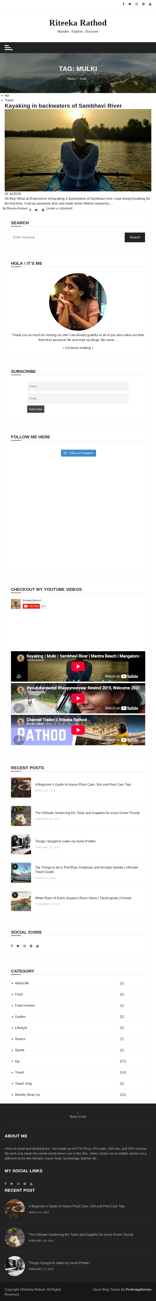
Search (20, 1039)
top (7, 95)
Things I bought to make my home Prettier (65, 841)
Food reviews (25, 1005)
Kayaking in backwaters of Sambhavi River (63, 106)
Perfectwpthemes (138, 1289)
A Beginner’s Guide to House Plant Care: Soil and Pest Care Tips (83, 784)
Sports (20, 1050)
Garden (20, 1016)
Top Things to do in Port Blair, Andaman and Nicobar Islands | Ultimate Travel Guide (86, 870)
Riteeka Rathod (78, 22)
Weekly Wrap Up (27, 1094)
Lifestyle (21, 1028)
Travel (9, 100)
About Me (22, 983)
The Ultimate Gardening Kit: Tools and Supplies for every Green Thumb (87, 813)
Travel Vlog (23, 1083)
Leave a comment (59, 208)
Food (19, 994)
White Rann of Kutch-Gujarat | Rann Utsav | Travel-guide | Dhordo (83, 898)
